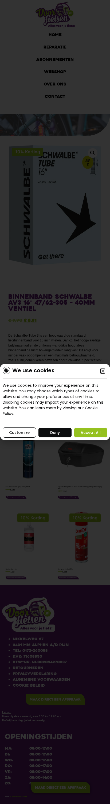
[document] (55, 402)
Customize (19, 432)
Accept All (91, 432)
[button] (103, 371)
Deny (55, 432)
